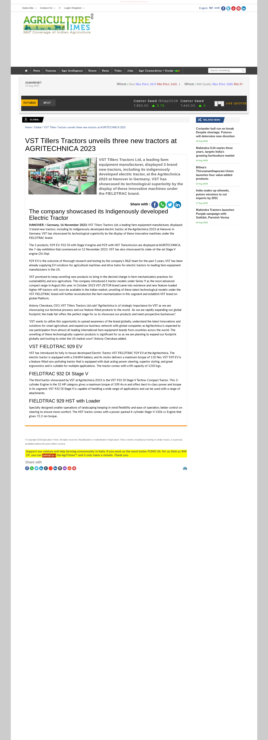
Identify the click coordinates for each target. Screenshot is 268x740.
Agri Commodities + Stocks (156, 70)
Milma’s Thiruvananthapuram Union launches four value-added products (215, 173)
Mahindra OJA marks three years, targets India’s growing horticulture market (215, 151)
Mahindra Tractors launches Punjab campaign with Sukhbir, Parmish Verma (215, 213)
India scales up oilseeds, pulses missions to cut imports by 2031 (212, 194)
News (36, 70)
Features (51, 70)
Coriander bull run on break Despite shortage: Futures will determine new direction (215, 132)
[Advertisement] (172, 39)
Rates (105, 70)
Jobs (130, 70)
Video (118, 70)
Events (92, 70)
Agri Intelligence (72, 70)
